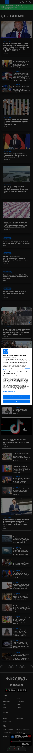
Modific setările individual (16, 396)
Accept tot (16, 401)
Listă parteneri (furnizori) (9, 391)
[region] (16, 376)
